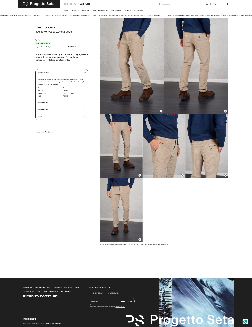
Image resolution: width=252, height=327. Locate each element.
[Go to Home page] (39, 4)
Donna (70, 4)
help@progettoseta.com (35, 291)
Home (102, 244)
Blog (77, 287)
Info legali (45, 323)
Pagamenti (40, 287)
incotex (127, 244)
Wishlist (68, 287)
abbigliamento (117, 244)
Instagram (66, 291)
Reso (40, 117)
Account (58, 287)
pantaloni (136, 244)
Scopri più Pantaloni (44, 132)
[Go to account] (214, 4)
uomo (107, 244)
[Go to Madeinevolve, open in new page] (29, 319)
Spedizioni (27, 287)
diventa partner (40, 296)
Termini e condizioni (31, 323)
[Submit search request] (207, 4)
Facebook (53, 291)
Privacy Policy (120, 306)
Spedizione (43, 103)
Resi (49, 287)
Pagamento (43, 110)
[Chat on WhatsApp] (245, 321)
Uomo (85, 4)
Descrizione (43, 73)
